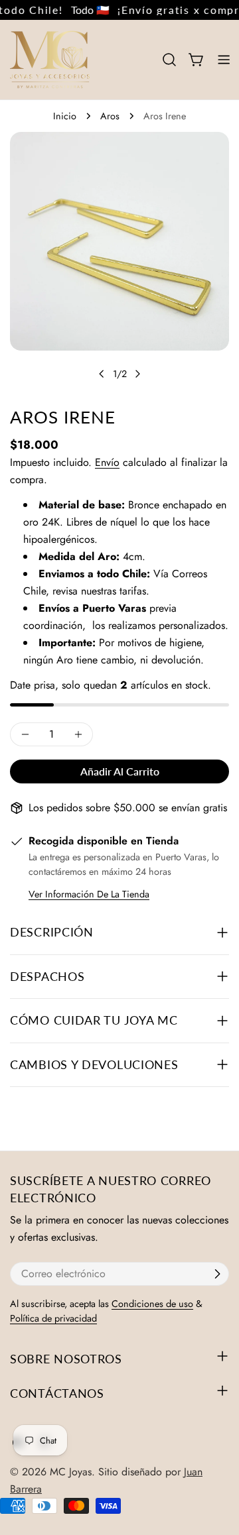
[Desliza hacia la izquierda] (101, 373)
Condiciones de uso (152, 1303)
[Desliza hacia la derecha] (137, 373)
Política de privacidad (53, 1318)
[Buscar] (169, 59)
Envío (107, 462)
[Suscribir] (217, 1274)
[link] (84, 10)
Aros (110, 116)
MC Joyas (71, 1471)
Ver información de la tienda (89, 894)
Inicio (64, 116)
